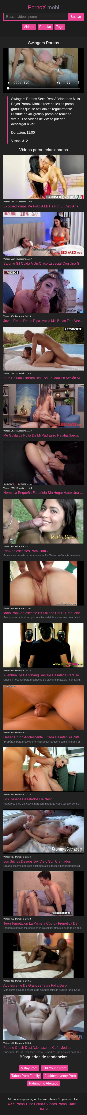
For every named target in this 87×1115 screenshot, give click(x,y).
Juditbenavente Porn (60, 1076)
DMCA (43, 1109)
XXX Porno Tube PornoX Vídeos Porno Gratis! (42, 1104)
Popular (45, 27)
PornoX (43, 7)
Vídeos (29, 27)
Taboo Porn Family (25, 1076)
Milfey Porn (29, 1068)
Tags (59, 27)
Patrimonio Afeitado (43, 1083)
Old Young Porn (55, 1068)
